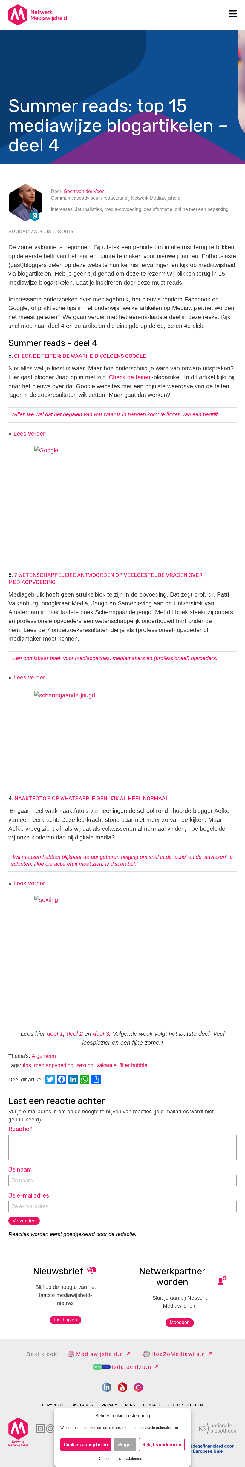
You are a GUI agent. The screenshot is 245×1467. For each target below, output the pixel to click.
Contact (151, 1405)
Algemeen (44, 1056)
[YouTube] (122, 1387)
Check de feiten (129, 377)
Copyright (52, 1405)
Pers (130, 1405)
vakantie (107, 1065)
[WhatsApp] (85, 1080)
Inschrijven (65, 1319)
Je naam (20, 1169)
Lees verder (29, 433)
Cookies (105, 1459)
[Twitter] (51, 1080)
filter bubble (133, 1065)
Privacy (109, 1405)
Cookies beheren (185, 1405)
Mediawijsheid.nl (100, 1354)
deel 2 (75, 1033)
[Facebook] (62, 1080)
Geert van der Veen (84, 191)
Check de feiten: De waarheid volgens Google (80, 356)
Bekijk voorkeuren (161, 1444)
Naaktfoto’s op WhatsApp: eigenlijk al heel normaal (91, 798)
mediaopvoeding (54, 1065)
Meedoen (180, 1322)
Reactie (20, 1128)
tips (27, 1065)
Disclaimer (82, 1405)
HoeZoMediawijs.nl (179, 1354)
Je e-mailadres (28, 1195)
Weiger (125, 1444)
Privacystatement (129, 1459)
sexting (85, 1065)
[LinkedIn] (74, 1080)
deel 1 (54, 1033)
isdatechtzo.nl (132, 1367)
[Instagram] (138, 1387)
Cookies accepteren (86, 1444)
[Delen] (97, 1080)
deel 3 (101, 1033)
